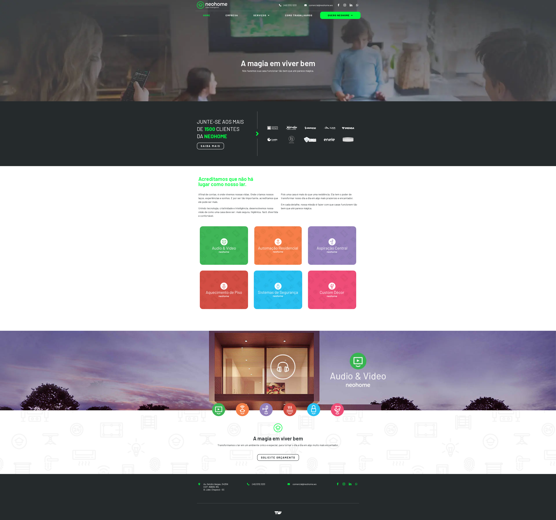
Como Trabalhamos (298, 15)
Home (206, 15)
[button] (210, 146)
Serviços (259, 15)
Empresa (232, 15)
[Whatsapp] (357, 5)
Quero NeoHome (339, 15)
